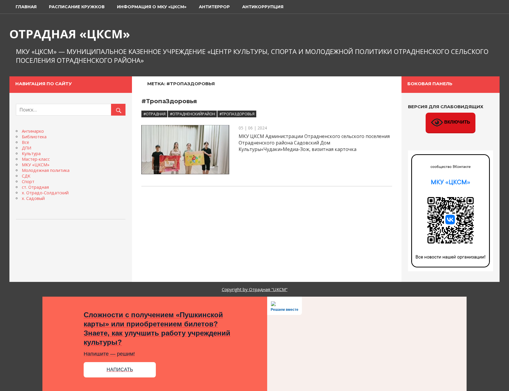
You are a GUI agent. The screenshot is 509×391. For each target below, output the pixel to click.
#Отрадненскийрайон (192, 113)
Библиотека (34, 136)
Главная (26, 6)
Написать (120, 369)
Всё (25, 142)
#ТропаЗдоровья (169, 101)
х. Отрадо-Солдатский (45, 193)
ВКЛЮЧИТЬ (456, 122)
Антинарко (33, 131)
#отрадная (154, 113)
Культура (31, 153)
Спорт (28, 181)
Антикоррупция (262, 6)
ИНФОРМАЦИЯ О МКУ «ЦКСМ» (151, 6)
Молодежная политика (46, 170)
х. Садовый (33, 198)
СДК (26, 176)
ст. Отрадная (35, 187)
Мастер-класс (36, 159)
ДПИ (26, 148)
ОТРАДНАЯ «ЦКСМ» (69, 34)
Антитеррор (214, 6)
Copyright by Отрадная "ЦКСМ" (254, 289)
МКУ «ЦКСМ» (35, 164)
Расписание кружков (77, 6)
